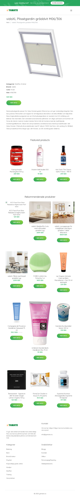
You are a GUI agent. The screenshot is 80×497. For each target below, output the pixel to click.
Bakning (9, 449)
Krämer (23, 84)
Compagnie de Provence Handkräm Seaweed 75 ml (16, 328)
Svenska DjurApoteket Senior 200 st (63, 327)
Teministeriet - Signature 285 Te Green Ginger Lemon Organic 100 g (16, 396)
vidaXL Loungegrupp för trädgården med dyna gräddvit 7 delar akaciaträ (63, 229)
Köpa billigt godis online (14, 464)
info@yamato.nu (47, 434)
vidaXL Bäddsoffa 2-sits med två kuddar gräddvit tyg (40, 228)
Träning (8, 474)
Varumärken (10, 478)
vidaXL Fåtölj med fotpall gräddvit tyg (17, 277)
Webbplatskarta (46, 464)
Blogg (43, 449)
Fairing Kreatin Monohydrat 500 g (16, 171)
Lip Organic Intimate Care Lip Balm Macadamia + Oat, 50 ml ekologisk (63, 279)
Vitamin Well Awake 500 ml (40, 171)
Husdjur (9, 467)
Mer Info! (13, 103)
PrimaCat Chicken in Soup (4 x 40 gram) (40, 395)
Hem (7, 22)
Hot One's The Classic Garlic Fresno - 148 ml (63, 171)
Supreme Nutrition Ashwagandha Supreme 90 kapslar (63, 396)
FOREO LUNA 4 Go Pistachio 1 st (40, 277)
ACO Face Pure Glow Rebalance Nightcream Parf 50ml (16, 213)
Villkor (43, 456)
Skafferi (17, 84)
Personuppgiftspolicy (48, 460)
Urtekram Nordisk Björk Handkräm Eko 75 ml (40, 349)
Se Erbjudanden (57, 3)
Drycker (9, 460)
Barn (8, 453)
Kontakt (44, 453)
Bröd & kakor (11, 456)
